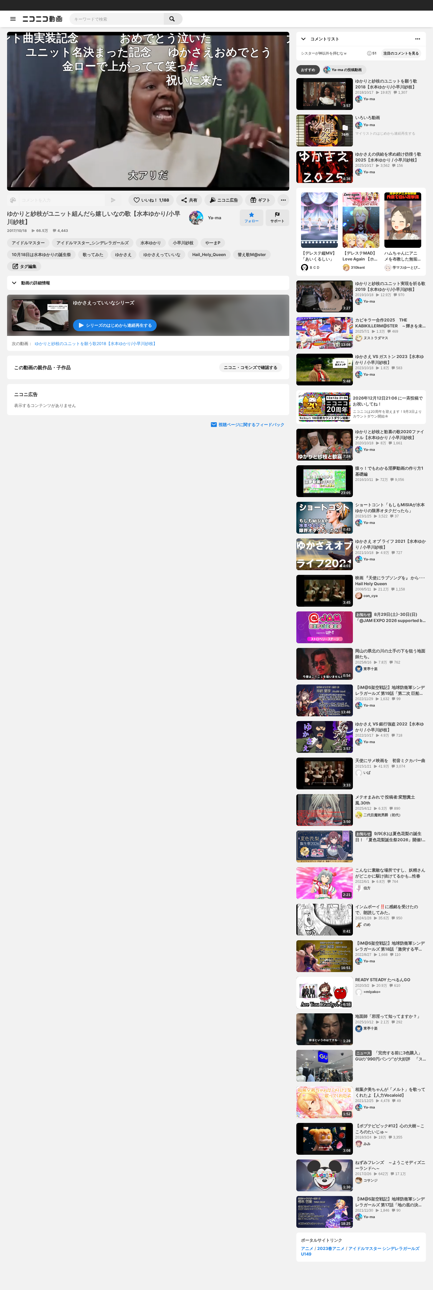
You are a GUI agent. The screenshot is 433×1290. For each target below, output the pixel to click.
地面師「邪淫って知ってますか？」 (388, 1016)
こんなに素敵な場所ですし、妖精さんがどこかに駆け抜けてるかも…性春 (390, 872)
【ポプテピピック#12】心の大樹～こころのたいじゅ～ (389, 1128)
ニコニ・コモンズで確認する (250, 367)
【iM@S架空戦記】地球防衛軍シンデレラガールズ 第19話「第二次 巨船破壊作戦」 (390, 690)
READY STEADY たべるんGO (382, 979)
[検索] (173, 19)
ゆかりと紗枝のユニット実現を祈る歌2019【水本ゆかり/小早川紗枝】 (390, 286)
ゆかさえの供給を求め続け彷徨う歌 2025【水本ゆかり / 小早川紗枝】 (388, 156)
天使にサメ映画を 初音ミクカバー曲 (390, 760)
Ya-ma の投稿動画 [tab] (347, 69)
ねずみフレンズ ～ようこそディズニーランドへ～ (390, 1165)
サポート (277, 221)
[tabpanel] (361, 653)
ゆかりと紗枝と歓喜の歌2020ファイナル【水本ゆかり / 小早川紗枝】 (389, 434)
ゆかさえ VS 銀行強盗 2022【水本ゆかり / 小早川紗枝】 (389, 726)
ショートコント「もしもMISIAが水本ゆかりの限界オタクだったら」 (390, 507)
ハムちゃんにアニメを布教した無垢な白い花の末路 (400, 256)
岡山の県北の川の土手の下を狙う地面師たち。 (390, 653)
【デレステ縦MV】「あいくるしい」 (319, 255)
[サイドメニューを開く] (13, 19)
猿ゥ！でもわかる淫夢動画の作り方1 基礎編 (389, 471)
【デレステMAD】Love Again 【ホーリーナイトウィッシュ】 (360, 256)
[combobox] (117, 19)
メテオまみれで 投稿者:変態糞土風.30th (385, 799)
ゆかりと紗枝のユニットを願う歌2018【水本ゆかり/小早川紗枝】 (96, 343)
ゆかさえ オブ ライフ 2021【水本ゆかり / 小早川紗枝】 (390, 544)
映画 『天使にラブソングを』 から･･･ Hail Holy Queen (390, 580)
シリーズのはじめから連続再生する (119, 325)
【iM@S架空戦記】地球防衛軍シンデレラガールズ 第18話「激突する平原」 (390, 946)
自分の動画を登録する (47, 468)
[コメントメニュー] (418, 39)
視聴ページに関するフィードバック (252, 579)
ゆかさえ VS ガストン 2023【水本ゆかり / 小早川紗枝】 (389, 359)
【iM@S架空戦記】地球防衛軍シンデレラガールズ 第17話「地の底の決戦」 (390, 1201)
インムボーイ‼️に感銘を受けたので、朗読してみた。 (386, 909)
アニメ (307, 1248)
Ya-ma (214, 217)
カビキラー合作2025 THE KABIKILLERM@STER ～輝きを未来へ (388, 323)
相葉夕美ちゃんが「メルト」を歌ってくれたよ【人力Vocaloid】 (390, 1092)
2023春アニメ (331, 1248)
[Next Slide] (277, 429)
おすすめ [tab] (308, 69)
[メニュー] (283, 200)
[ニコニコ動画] (42, 19)
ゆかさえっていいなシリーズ (103, 303)
